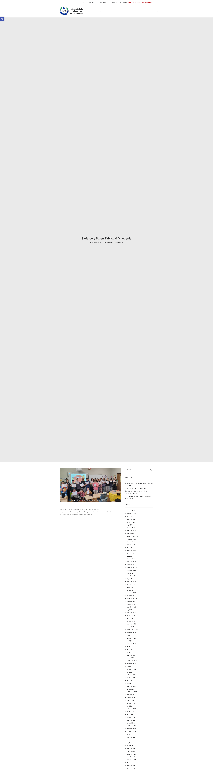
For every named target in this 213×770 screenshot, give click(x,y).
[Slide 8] (86, 500)
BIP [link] (83, 2)
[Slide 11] (91, 500)
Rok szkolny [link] (101, 11)
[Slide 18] (102, 500)
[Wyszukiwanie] (139, 469)
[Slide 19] (104, 500)
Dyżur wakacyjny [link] (153, 11)
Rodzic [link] (118, 11)
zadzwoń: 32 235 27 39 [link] (134, 2)
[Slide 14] (96, 500)
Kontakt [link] (143, 11)
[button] (151, 470)
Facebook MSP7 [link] (103, 2)
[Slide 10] (89, 500)
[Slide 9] (87, 500)
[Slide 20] (106, 500)
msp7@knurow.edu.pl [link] (147, 2)
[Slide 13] (94, 500)
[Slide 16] (99, 500)
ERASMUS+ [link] (92, 11)
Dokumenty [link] (135, 11)
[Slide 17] (101, 500)
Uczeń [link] (111, 11)
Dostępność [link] (114, 2)
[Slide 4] (79, 500)
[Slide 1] (74, 500)
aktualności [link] (109, 242)
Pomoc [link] (126, 11)
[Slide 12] (92, 500)
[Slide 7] (84, 500)
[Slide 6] (82, 500)
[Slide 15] (97, 500)
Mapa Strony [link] (123, 2)
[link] (2, 19)
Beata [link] (121, 242)
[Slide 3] (77, 500)
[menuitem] (86, 2)
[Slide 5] (81, 500)
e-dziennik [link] (91, 2)
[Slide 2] (76, 500)
